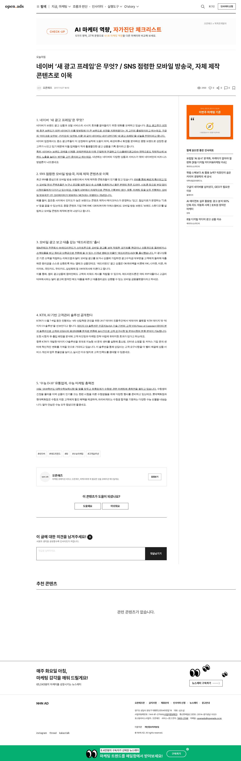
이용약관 (138, 727)
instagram (41, 733)
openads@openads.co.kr (209, 718)
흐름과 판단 (80, 7)
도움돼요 (87, 506)
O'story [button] (129, 7)
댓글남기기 (156, 553)
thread (53, 733)
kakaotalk (64, 733)
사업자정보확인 (170, 714)
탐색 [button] (43, 7)
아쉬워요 (115, 506)
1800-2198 (182, 718)
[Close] (187, 749)
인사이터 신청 (227, 6)
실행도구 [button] (113, 7)
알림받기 (154, 477)
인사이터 (97, 7)
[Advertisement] (210, 285)
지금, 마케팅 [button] (59, 7)
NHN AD (42, 703)
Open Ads (14, 6)
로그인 (212, 6)
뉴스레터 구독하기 (201, 683)
